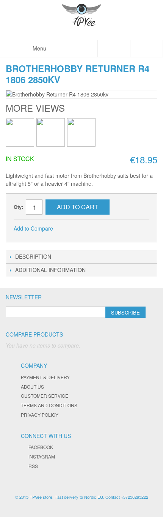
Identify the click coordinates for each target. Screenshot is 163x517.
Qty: (18, 206)
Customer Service (44, 395)
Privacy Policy (39, 414)
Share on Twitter (84, 229)
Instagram (41, 456)
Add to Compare (33, 228)
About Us (32, 386)
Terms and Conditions (49, 405)
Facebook (40, 447)
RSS (33, 466)
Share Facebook (69, 229)
